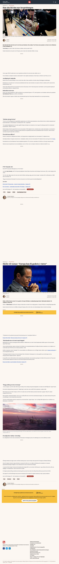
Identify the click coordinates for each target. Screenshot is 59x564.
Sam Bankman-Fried (21, 192)
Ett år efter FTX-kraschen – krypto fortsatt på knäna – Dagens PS (16, 184)
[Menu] (55, 2)
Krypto (8, 192)
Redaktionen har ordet (34, 554)
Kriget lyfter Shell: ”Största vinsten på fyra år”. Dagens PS (15, 337)
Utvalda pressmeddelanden (35, 543)
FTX (4, 192)
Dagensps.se (5, 5)
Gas (4, 479)
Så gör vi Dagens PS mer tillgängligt (37, 556)
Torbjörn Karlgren (10, 196)
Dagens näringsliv (51, 350)
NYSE (14, 192)
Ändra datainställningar (34, 558)
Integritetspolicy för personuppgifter (37, 547)
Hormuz (9, 479)
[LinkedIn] (10, 548)
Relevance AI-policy (34, 551)
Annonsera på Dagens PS (35, 552)
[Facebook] (4, 548)
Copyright (32, 545)
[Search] (53, 2)
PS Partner (32, 555)
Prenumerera (30, 189)
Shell (18, 479)
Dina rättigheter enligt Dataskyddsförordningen (39, 549)
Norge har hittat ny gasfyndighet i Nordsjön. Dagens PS (14, 361)
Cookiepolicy (32, 548)
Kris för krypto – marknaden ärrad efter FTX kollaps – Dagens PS (16, 186)
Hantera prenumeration (34, 541)
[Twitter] (7, 548)
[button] (29, 417)
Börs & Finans (11, 5)
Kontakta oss (32, 544)
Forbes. (53, 138)
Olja (14, 479)
